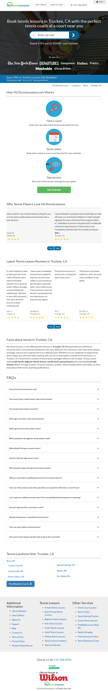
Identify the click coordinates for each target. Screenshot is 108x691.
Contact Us (17, 632)
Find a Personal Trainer (88, 636)
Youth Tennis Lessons (54, 628)
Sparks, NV (62, 570)
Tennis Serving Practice (88, 616)
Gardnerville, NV (15, 571)
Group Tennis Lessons (87, 620)
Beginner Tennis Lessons (56, 619)
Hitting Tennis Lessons (55, 636)
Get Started (54, 189)
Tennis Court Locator (87, 607)
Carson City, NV (15, 565)
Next (58, 248)
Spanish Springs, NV (66, 565)
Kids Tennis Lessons (54, 623)
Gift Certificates (19, 611)
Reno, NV (11, 561)
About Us (16, 620)
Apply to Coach (56, 5)
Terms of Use (17, 637)
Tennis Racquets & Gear (88, 641)
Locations (76, 85)
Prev (51, 248)
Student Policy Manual (22, 645)
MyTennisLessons (60, 85)
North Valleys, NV (16, 577)
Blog (14, 628)
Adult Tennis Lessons (54, 632)
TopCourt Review (52, 645)
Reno (85, 85)
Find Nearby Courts (19, 583)
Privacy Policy (18, 641)
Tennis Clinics (84, 612)
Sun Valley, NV (63, 576)
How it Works (40, 5)
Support (15, 624)
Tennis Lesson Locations (56, 641)
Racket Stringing (85, 632)
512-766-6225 (62, 659)
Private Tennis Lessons (55, 607)
